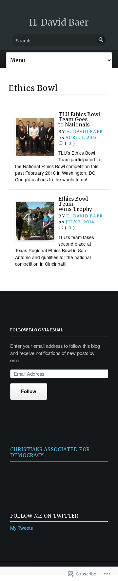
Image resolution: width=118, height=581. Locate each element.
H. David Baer (59, 22)
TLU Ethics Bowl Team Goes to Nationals (79, 119)
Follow (28, 391)
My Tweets (21, 527)
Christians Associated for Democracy (49, 452)
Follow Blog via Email (36, 329)
